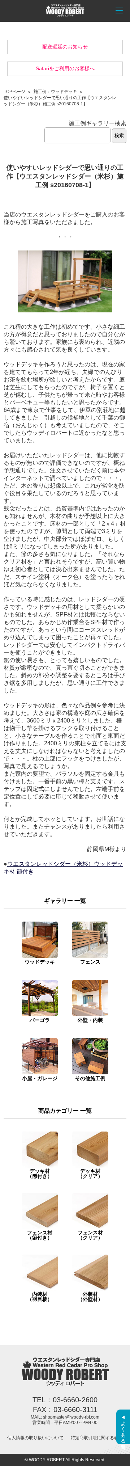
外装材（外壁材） (90, 1296)
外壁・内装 (90, 1020)
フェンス (90, 962)
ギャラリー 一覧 (65, 901)
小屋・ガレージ (39, 1078)
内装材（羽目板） (39, 1296)
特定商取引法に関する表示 (97, 1437)
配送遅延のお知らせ (65, 47)
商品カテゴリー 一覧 (65, 1111)
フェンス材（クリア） (90, 1235)
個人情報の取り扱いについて (35, 1437)
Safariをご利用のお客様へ (65, 68)
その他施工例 (90, 1078)
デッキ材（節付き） (39, 1173)
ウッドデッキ (40, 962)
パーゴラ (40, 1020)
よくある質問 (123, 1429)
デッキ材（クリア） (90, 1173)
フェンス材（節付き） (39, 1235)
